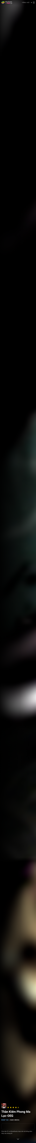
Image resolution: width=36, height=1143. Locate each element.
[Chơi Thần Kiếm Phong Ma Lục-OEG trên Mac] (18, 1126)
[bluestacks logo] (6, 2)
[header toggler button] (34, 2)
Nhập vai (5, 1120)
